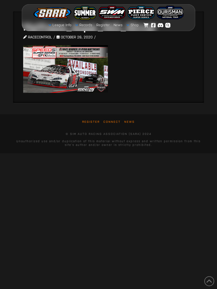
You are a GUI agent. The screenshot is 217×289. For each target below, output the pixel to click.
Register (91, 121)
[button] (167, 25)
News (129, 121)
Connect (112, 121)
